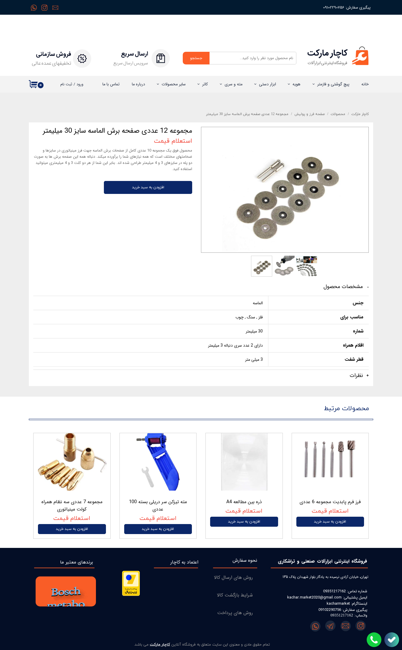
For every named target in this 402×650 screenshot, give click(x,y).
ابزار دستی (267, 84)
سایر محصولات (174, 84)
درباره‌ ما (138, 84)
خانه (365, 84)
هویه (296, 84)
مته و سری (233, 84)
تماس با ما (110, 84)
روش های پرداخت (235, 612)
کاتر (205, 84)
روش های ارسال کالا (233, 577)
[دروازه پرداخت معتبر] (131, 595)
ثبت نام (66, 84)
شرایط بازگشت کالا (235, 595)
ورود (80, 84)
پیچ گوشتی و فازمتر (333, 84)
